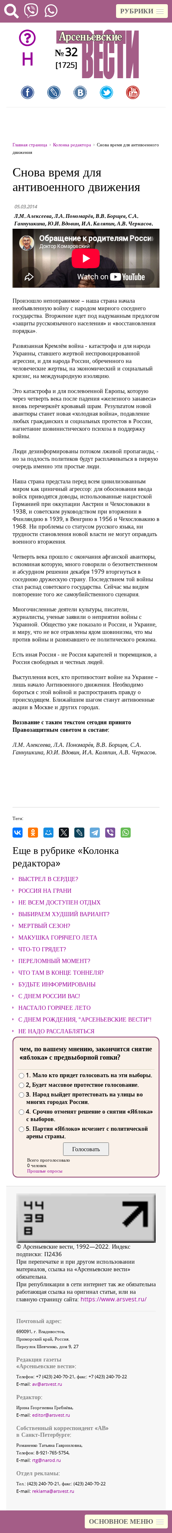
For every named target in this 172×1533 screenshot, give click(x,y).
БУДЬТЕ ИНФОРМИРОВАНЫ (57, 984)
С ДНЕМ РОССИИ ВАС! (49, 996)
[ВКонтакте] (18, 833)
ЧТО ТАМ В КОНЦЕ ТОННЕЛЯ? (61, 972)
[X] (64, 833)
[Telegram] (95, 833)
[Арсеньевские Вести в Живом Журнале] (54, 92)
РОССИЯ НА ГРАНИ (44, 890)
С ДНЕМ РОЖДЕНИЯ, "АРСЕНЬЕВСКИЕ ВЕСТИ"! (85, 1019)
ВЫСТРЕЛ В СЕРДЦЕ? (48, 879)
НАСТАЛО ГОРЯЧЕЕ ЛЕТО (54, 1008)
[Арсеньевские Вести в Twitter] (106, 92)
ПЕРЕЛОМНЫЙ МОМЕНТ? (54, 961)
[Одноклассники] (33, 833)
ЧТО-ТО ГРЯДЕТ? (42, 949)
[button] (142, 11)
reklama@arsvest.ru (53, 1491)
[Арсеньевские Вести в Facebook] (27, 92)
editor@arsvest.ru (51, 1415)
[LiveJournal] (79, 833)
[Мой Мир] (48, 833)
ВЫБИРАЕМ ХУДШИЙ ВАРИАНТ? (63, 914)
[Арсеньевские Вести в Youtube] (132, 92)
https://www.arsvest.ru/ (114, 1299)
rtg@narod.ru (46, 1460)
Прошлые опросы (44, 1171)
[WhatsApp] (126, 833)
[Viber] (110, 833)
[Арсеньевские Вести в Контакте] (80, 92)
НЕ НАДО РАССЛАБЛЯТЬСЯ (56, 1031)
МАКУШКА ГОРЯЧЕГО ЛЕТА (57, 937)
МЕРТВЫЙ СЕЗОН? (44, 926)
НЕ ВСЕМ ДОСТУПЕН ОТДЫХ (59, 902)
